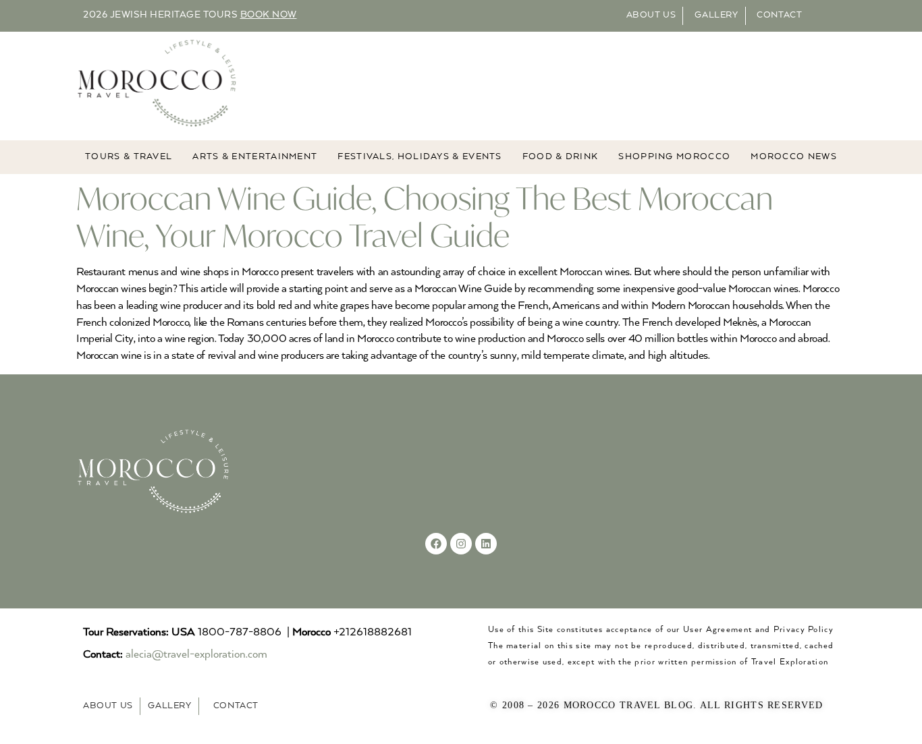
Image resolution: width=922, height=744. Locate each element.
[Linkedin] (486, 543)
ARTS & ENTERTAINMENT (254, 157)
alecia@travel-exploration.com (196, 654)
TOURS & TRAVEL (128, 157)
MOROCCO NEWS (794, 157)
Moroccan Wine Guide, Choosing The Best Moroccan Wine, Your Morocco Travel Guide (424, 216)
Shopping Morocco (674, 157)
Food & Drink (560, 157)
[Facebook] (436, 543)
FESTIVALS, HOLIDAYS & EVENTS (419, 157)
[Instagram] (461, 543)
